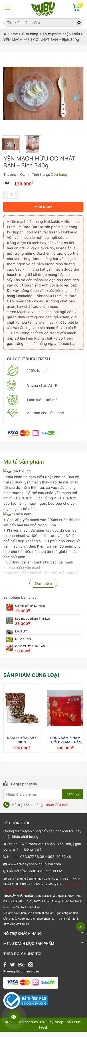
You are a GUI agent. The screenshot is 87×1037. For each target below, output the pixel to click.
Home (13, 34)
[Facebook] (4, 965)
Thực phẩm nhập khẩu (61, 34)
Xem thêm (43, 583)
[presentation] (11, 97)
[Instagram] (30, 965)
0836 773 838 (57, 805)
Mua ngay (43, 207)
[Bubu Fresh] (43, 8)
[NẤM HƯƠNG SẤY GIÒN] (22, 708)
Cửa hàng (30, 34)
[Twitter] (12, 965)
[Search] (74, 22)
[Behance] (21, 965)
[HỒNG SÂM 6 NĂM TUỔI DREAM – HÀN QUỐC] (65, 708)
